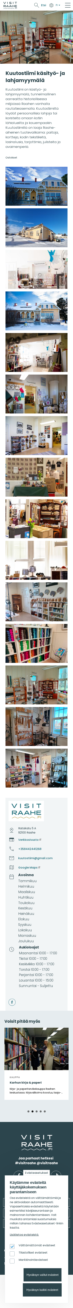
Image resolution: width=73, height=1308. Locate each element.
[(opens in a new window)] (36, 186)
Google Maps (28, 868)
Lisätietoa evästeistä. (24, 1235)
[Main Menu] (68, 5)
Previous (9, 1063)
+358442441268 (29, 849)
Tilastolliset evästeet (33, 1253)
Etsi (43, 5)
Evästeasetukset (36, 1173)
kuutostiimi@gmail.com (35, 858)
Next (63, 1063)
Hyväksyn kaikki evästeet (42, 1289)
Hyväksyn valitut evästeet (42, 1274)
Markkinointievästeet (33, 1260)
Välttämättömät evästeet (37, 1245)
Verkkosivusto (28, 840)
